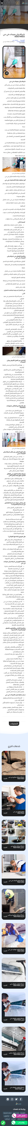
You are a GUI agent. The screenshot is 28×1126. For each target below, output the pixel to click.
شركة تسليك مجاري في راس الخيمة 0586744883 (16, 915)
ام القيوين (6, 1116)
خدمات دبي (19, 50)
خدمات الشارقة (7, 1113)
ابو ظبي (13, 1119)
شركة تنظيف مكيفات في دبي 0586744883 (17, 1088)
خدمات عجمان (21, 1119)
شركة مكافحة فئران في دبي (13, 176)
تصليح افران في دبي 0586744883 (18, 812)
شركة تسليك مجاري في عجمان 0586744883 (17, 846)
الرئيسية (23, 1113)
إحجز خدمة (16, 1113)
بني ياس (7, 1119)
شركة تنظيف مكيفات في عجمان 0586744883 (17, 984)
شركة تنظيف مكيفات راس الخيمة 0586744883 (16, 1053)
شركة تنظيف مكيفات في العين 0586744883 (17, 1019)
